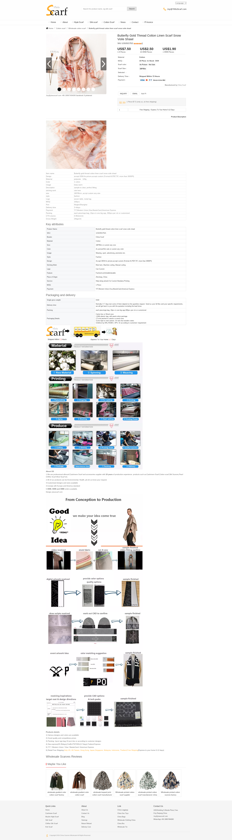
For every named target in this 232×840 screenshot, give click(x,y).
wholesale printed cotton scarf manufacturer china (147, 793)
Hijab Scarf (78, 22)
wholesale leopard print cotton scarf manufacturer (102, 793)
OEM (157, 61)
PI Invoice (149, 22)
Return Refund (86, 823)
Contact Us (85, 813)
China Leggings (122, 810)
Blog (83, 817)
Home (53, 22)
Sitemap (84, 820)
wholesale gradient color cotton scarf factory (56, 793)
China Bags (121, 817)
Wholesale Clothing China (126, 820)
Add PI (143, 94)
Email (135, 94)
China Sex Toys (123, 813)
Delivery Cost (86, 827)
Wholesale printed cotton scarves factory (170, 793)
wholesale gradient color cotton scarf (79, 793)
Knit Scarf (48, 827)
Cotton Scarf (109, 22)
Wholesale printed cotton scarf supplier (124, 793)
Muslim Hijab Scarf (52, 817)
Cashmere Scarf (51, 813)
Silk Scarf (48, 820)
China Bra (120, 823)
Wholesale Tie (122, 827)
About (65, 22)
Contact (135, 22)
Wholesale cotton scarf (77, 28)
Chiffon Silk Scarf (51, 823)
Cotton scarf (60, 28)
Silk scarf (94, 22)
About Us (84, 810)
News (123, 22)
